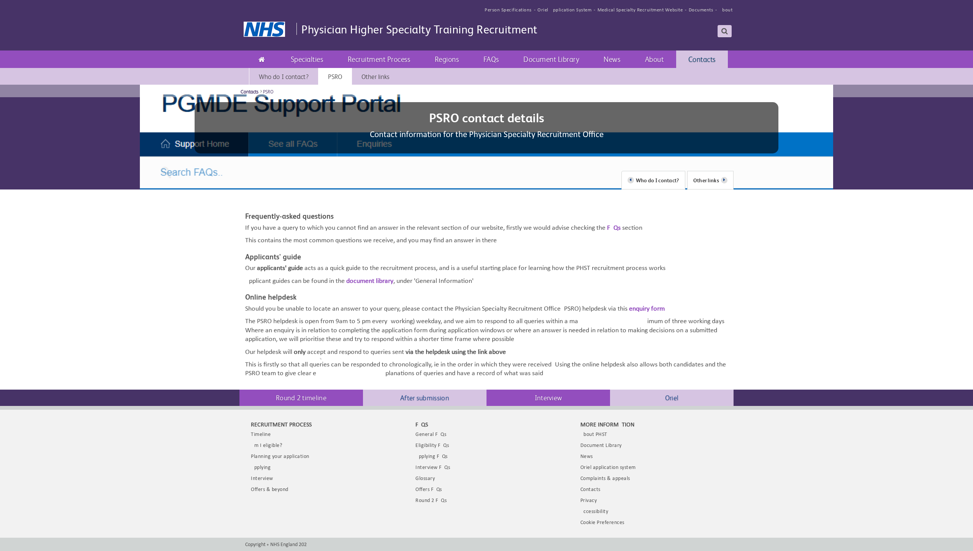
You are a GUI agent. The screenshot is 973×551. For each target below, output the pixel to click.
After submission (424, 397)
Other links (706, 180)
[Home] (262, 59)
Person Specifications (508, 10)
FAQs (614, 228)
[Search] (725, 31)
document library (369, 281)
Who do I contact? (657, 180)
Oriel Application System (564, 10)
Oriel (672, 397)
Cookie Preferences (602, 523)
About (726, 10)
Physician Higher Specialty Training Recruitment (419, 28)
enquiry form (647, 309)
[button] (307, 59)
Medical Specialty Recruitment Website (640, 10)
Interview (548, 397)
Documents (701, 10)
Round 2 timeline (301, 397)
